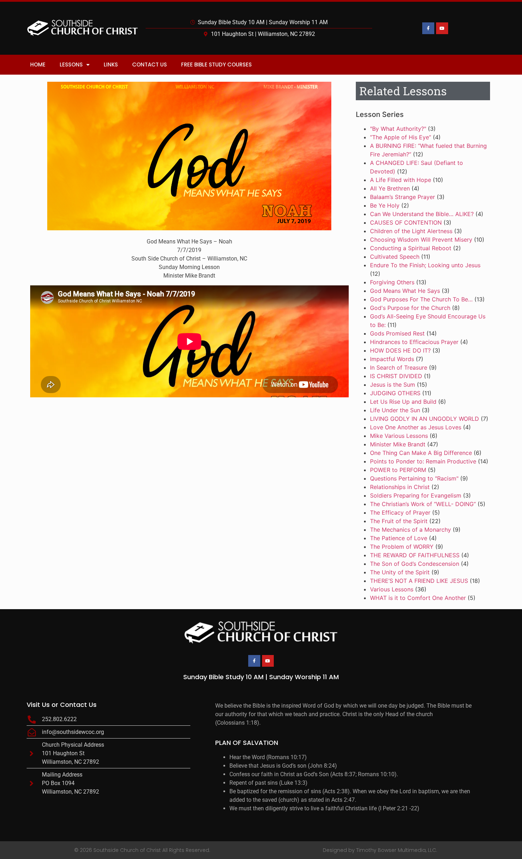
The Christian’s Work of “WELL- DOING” (423, 504)
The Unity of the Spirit (400, 572)
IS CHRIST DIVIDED (396, 376)
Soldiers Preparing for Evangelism (415, 495)
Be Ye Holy (384, 205)
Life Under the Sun (395, 410)
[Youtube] (442, 28)
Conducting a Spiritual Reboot (410, 248)
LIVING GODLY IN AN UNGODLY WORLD (424, 418)
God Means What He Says (405, 290)
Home (37, 64)
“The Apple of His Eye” (400, 137)
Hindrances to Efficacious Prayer (414, 341)
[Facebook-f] (428, 28)
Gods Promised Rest (397, 333)
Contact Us (149, 64)
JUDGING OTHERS (395, 393)
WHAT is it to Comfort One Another (418, 597)
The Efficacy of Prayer (400, 512)
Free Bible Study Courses (216, 64)
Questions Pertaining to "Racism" (414, 478)
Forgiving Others (392, 282)
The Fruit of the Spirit (399, 521)
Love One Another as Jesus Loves (415, 427)
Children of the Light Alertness (411, 231)
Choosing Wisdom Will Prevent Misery (421, 239)
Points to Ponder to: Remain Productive (423, 461)
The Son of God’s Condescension (414, 563)
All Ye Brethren (390, 188)
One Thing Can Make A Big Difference (421, 452)
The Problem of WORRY (402, 546)
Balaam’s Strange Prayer (402, 196)
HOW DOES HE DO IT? (400, 350)
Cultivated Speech (394, 256)
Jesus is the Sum (392, 384)
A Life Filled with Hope (400, 179)
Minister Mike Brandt (397, 444)
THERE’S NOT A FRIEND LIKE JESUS (419, 580)
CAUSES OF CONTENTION (406, 222)
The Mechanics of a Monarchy (410, 529)
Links (111, 64)
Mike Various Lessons (399, 435)
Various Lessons (391, 589)
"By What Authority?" (398, 128)
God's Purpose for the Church (410, 307)
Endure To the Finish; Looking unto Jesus (425, 265)
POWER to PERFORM (398, 469)
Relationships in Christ (400, 486)
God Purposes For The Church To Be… (421, 299)
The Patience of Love (398, 538)
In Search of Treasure (398, 367)
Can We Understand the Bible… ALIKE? (422, 214)
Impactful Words (392, 359)
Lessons (71, 64)
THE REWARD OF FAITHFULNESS (415, 555)
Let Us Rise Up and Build (403, 401)
